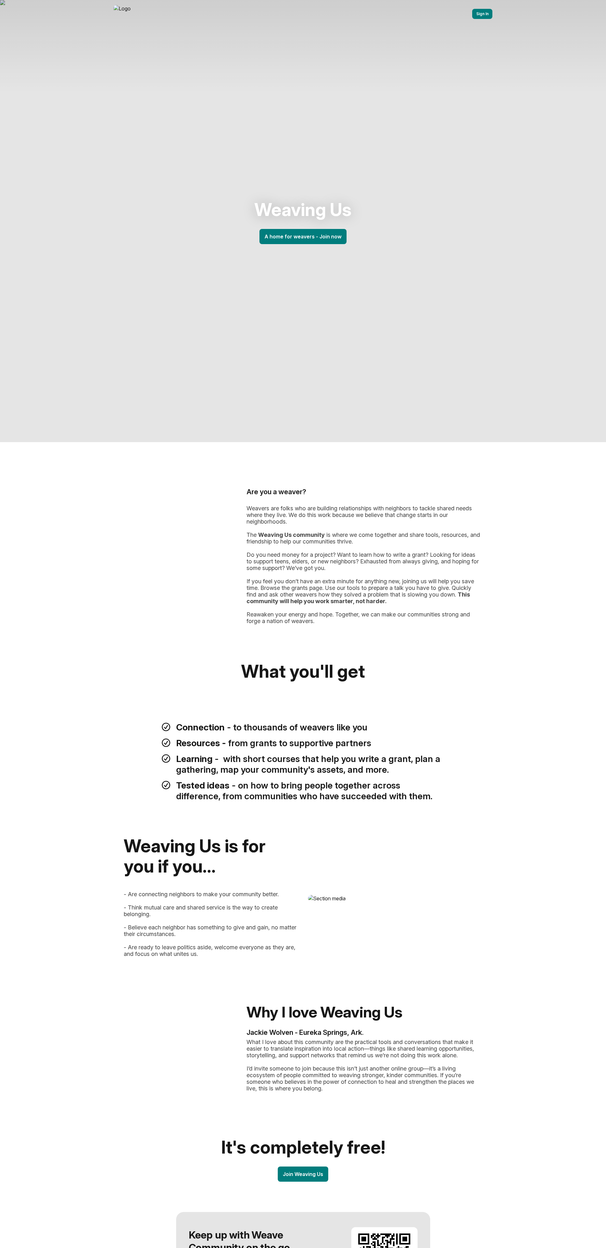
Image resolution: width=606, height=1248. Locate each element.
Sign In (482, 13)
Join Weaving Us (303, 1174)
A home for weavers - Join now (303, 236)
